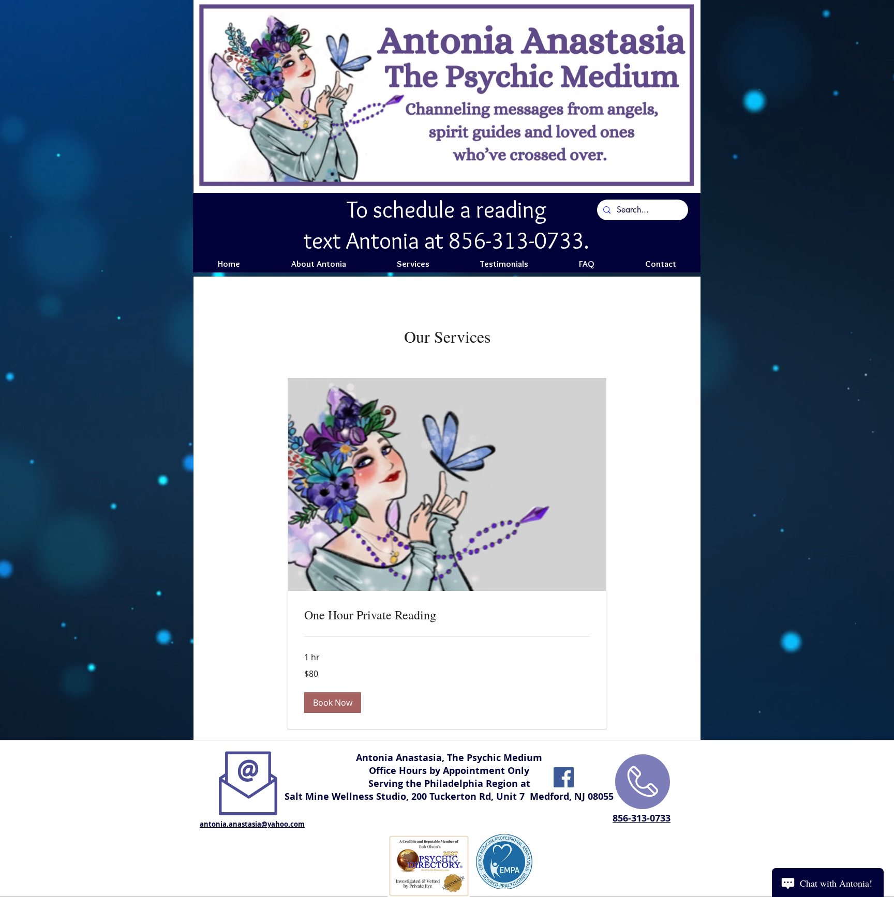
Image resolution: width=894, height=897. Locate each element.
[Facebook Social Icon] (564, 777)
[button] (332, 702)
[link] (447, 615)
